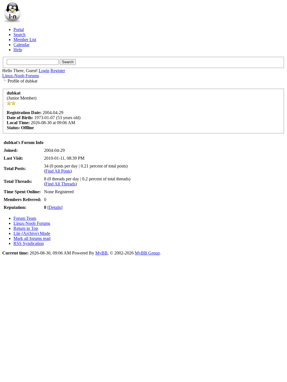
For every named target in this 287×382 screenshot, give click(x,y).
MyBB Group (147, 253)
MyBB (101, 253)
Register (57, 70)
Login (44, 70)
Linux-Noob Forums (20, 75)
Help (17, 49)
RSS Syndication (28, 243)
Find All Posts (57, 171)
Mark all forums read (31, 238)
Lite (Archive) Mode (31, 233)
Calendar (21, 44)
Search (19, 34)
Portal (18, 29)
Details (55, 207)
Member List (24, 39)
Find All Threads (60, 183)
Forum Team (24, 218)
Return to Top (25, 228)
